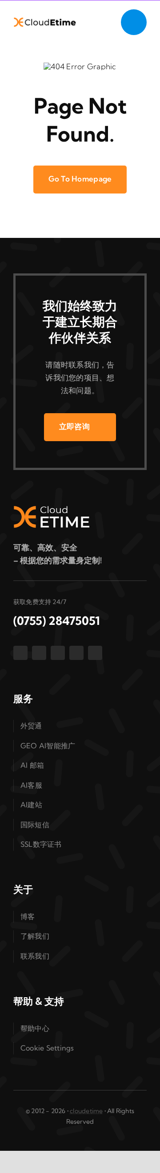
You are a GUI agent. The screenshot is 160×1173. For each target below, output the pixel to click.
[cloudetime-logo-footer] (62, 509)
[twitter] (39, 653)
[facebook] (20, 653)
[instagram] (58, 653)
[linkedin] (95, 653)
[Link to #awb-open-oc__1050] (134, 22)
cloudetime (86, 1111)
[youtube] (76, 653)
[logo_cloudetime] (46, 20)
